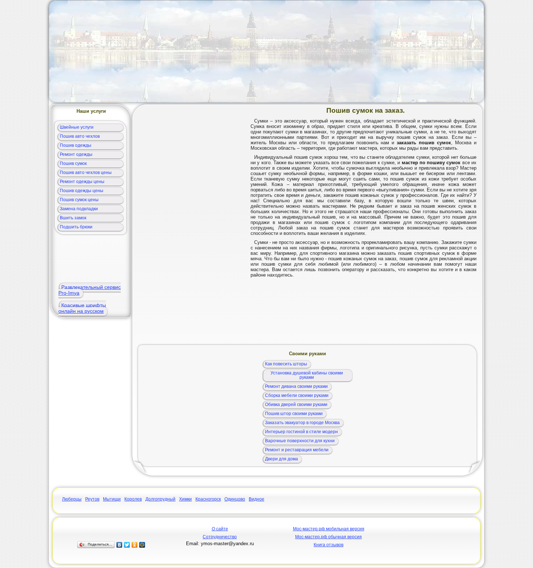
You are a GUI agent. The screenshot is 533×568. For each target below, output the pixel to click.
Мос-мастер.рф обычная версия (328, 537)
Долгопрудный (160, 499)
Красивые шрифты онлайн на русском (82, 308)
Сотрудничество (220, 537)
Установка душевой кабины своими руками (306, 375)
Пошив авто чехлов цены (86, 172)
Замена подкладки (79, 209)
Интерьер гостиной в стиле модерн (301, 432)
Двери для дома (281, 459)
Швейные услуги (77, 127)
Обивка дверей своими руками (296, 404)
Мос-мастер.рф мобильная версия (328, 529)
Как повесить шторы (286, 364)
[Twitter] (127, 545)
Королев (133, 499)
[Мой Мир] (142, 545)
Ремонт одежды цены (82, 181)
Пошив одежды (75, 145)
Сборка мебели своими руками (297, 395)
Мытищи (112, 499)
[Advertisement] (266, 51)
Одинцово (234, 499)
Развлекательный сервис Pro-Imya (89, 290)
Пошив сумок (73, 163)
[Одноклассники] (135, 545)
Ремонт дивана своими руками (296, 386)
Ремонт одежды (76, 154)
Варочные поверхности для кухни (300, 441)
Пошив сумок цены (79, 200)
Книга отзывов (328, 545)
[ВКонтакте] (119, 545)
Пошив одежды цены (81, 190)
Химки (185, 499)
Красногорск (208, 499)
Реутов (92, 499)
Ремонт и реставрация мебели (297, 450)
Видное (256, 499)
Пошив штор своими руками (294, 413)
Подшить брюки (76, 227)
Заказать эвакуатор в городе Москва (302, 422)
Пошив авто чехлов (80, 136)
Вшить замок (73, 218)
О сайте (220, 529)
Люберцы (72, 499)
